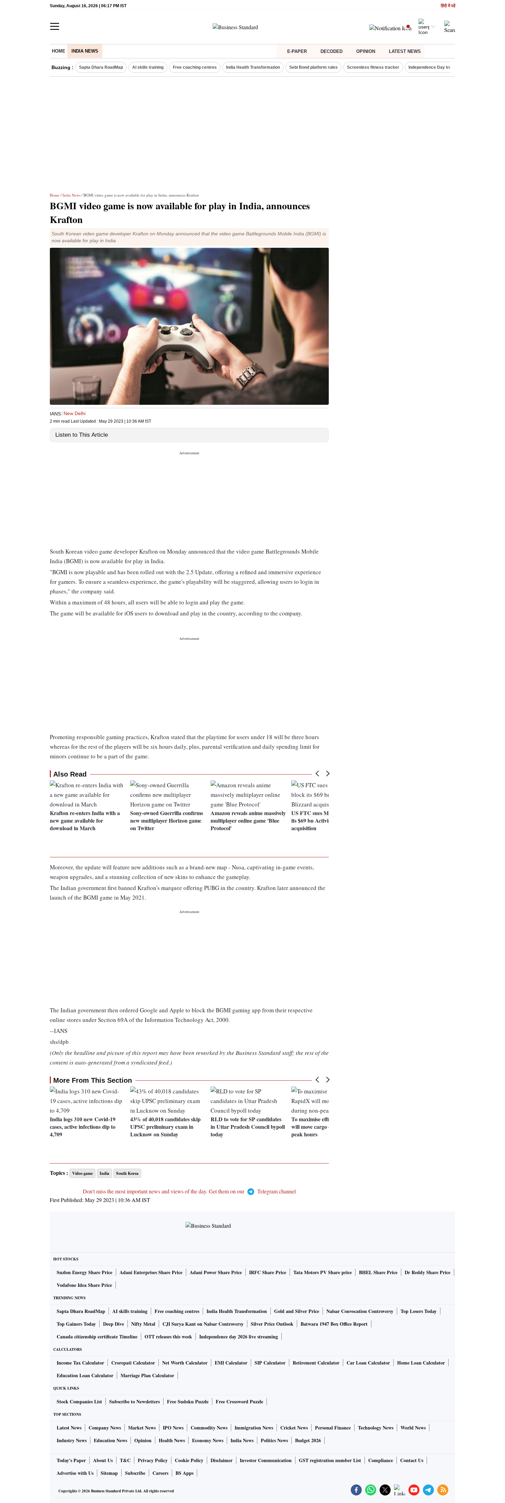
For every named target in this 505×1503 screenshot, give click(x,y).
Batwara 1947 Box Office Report (334, 1323)
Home (58, 51)
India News (84, 51)
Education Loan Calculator (85, 1375)
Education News (110, 1440)
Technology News (375, 1427)
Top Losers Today (419, 1311)
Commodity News (209, 1427)
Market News (142, 1427)
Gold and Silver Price (296, 1311)
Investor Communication (266, 1460)
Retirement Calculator (316, 1362)
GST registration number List (330, 1460)
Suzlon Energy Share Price (84, 1272)
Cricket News (294, 1427)
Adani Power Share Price (216, 1272)
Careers (160, 1473)
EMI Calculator (231, 1362)
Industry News (72, 1440)
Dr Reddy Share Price (427, 1272)
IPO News (173, 1427)
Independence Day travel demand (441, 67)
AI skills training (148, 67)
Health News (172, 1440)
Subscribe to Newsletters (134, 1401)
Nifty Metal (143, 1323)
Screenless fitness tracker (373, 67)
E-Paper (297, 51)
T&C (125, 1460)
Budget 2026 (308, 1440)
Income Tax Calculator (80, 1362)
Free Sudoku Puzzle (188, 1401)
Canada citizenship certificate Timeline (97, 1336)
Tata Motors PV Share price (322, 1272)
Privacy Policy (153, 1460)
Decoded (332, 51)
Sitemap (109, 1473)
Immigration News (254, 1427)
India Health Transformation (253, 67)
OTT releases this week (168, 1336)
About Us (103, 1460)
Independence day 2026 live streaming (238, 1336)
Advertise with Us (75, 1473)
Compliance (380, 1460)
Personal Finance (333, 1427)
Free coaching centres (195, 67)
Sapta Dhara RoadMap (101, 67)
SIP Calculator (270, 1362)
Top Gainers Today (76, 1323)
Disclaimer (222, 1460)
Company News (105, 1427)
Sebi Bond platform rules (313, 67)
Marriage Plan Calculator (147, 1375)
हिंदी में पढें (448, 6)
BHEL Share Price (378, 1272)
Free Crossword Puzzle (239, 1401)
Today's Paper (71, 1460)
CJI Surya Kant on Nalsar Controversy (203, 1323)
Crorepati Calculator (133, 1362)
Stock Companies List (79, 1401)
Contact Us (411, 1460)
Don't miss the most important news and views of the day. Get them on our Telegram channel (189, 1191)
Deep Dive (113, 1323)
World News (413, 1427)
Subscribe (135, 1473)
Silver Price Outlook (272, 1323)
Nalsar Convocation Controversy (359, 1311)
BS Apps (184, 1473)
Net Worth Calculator (184, 1362)
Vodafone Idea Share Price (84, 1285)
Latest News (405, 51)
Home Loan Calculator (421, 1362)
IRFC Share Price (267, 1272)
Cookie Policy (189, 1460)
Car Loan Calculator (368, 1362)
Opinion (365, 51)
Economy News (207, 1440)
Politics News (274, 1440)
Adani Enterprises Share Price (151, 1272)
